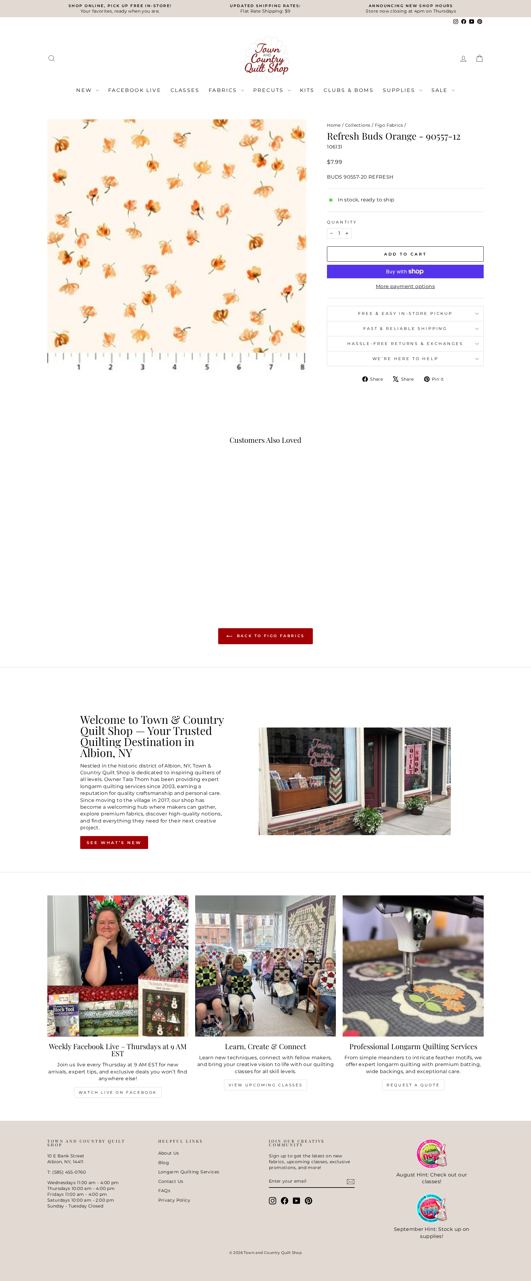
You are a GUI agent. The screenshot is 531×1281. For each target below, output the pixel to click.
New (85, 90)
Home (334, 125)
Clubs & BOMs (348, 90)
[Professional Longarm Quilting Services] (413, 966)
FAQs (164, 1190)
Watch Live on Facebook (118, 1092)
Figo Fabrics (389, 125)
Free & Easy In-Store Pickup (405, 313)
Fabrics (224, 90)
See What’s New (114, 842)
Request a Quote (413, 1085)
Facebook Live (134, 90)
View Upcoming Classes (266, 1085)
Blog (163, 1162)
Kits (307, 90)
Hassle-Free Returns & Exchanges (405, 343)
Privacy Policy (174, 1200)
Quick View (99, 555)
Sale (440, 90)
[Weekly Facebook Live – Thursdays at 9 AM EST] (117, 966)
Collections (357, 125)
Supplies (400, 90)
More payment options (405, 286)
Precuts (269, 90)
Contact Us (170, 1181)
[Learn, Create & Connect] (265, 966)
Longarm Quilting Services (188, 1171)
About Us (168, 1153)
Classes (185, 90)
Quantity (342, 222)
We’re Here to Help (405, 358)
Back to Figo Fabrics (270, 635)
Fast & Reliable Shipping (405, 328)
